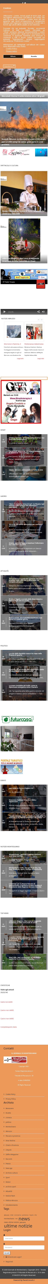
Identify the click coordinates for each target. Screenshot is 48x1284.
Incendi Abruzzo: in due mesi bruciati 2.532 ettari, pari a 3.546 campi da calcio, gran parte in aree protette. (24, 142)
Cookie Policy (10, 1094)
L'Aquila (8, 1150)
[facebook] (22, 3)
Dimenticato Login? (14, 1257)
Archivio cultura (11, 1173)
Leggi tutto (20, 358)
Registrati (9, 1262)
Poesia (7, 1163)
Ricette (8, 1113)
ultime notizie (18, 1226)
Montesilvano (10, 1127)
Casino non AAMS (7, 1002)
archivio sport (10, 1187)
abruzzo (6, 1215)
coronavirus (17, 1215)
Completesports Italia (9, 1027)
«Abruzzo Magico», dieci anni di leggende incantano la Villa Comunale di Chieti (20, 259)
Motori (8, 1182)
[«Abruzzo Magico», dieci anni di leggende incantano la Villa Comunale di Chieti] (24, 239)
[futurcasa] (24, 738)
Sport (7, 1177)
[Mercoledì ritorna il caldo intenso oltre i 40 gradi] (24, 74)
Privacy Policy (10, 1099)
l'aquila (31, 1215)
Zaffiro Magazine (11, 1154)
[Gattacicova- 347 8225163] (24, 402)
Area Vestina (10, 1140)
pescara (23, 1222)
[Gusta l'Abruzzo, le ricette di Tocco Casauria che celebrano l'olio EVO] (24, 192)
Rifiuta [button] (13, 56)
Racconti (8, 1159)
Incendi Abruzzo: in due (33, 344)
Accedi (6, 1253)
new (16, 1218)
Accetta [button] (34, 56)
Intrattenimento (11, 1205)
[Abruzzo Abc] (24, 766)
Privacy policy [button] (11, 51)
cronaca (8, 1117)
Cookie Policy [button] (11, 49)
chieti (11, 1215)
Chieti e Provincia (12, 1145)
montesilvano (9, 1218)
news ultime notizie (11, 1222)
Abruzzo (8, 1131)
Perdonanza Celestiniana (13, 344)
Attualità (8, 1191)
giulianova (25, 1215)
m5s (35, 1215)
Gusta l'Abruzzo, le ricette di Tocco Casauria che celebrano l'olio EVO (23, 212)
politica (8, 1122)
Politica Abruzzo (11, 1200)
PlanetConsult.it (28, 1280)
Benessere (9, 1108)
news (24, 1218)
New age (8, 1168)
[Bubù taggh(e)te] (24, 274)
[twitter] (25, 3)
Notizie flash (10, 1196)
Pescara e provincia (12, 1136)
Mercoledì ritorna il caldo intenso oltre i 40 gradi (23, 96)
